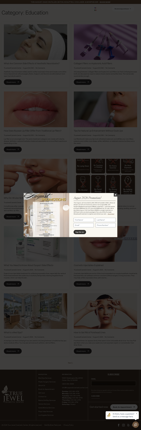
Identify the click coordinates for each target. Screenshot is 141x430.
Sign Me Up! (79, 232)
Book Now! (111, 214)
